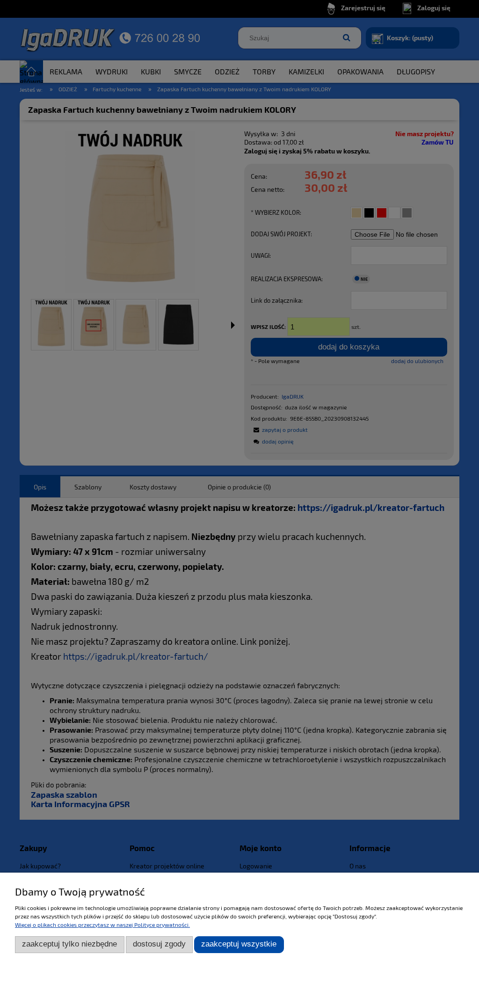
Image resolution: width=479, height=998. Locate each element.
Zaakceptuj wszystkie (238, 944)
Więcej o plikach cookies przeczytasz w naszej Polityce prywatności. (102, 924)
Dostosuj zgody (159, 944)
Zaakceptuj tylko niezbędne (69, 944)
